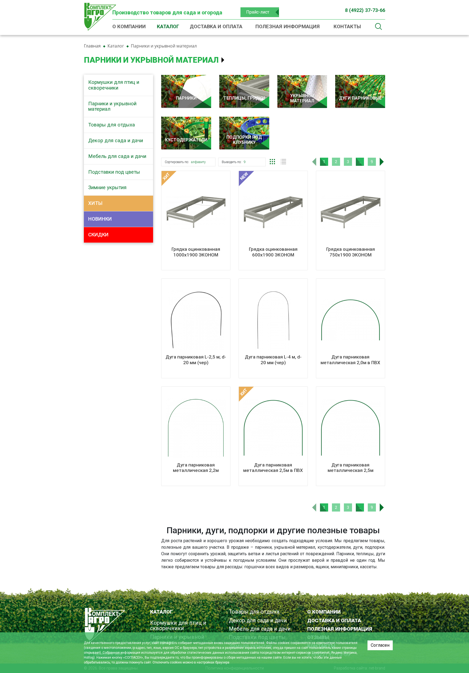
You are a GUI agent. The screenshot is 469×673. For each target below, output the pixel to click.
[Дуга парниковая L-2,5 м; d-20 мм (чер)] (196, 320)
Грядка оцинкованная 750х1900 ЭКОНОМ (350, 251)
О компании (129, 26)
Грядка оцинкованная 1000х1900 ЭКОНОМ (196, 251)
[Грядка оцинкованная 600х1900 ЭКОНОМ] (273, 212)
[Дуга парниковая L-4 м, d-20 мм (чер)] (273, 320)
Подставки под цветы (114, 172)
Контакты (347, 26)
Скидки (98, 234)
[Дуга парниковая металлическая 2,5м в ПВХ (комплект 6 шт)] (273, 428)
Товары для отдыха (111, 125)
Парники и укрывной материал (112, 106)
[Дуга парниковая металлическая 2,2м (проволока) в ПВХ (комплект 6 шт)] (196, 428)
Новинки (100, 219)
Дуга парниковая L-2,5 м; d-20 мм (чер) (196, 359)
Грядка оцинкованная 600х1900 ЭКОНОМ (273, 251)
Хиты (95, 203)
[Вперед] (384, 162)
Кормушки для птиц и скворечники (113, 85)
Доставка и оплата (216, 26)
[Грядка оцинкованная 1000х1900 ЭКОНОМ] (196, 212)
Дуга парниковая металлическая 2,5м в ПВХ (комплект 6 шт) (273, 470)
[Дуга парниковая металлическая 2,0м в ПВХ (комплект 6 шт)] (350, 320)
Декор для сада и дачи (115, 140)
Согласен (380, 645)
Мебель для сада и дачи (117, 156)
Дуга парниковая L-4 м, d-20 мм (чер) (273, 359)
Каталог (168, 26)
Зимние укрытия (107, 187)
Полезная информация (287, 26)
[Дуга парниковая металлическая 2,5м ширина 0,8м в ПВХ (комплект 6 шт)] (350, 428)
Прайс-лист (257, 12)
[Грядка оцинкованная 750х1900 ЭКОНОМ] (350, 212)
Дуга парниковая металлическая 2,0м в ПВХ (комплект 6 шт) (350, 362)
